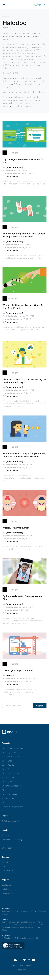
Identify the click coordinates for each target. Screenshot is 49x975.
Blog (4, 844)
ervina (9, 675)
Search (39, 706)
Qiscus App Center (9, 765)
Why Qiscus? (7, 835)
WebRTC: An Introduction (16, 527)
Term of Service (31, 966)
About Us (6, 862)
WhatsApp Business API (11, 786)
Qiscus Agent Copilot (10, 773)
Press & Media (7, 871)
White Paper (7, 848)
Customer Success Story (12, 839)
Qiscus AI (6, 769)
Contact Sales (7, 885)
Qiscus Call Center (9, 794)
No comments (11, 176)
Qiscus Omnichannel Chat (12, 748)
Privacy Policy (17, 966)
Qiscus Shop (7, 761)
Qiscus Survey (7, 782)
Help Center (7, 889)
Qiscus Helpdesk (8, 790)
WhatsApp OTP (8, 798)
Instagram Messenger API (12, 807)
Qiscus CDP (6, 803)
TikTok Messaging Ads (11, 821)
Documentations (8, 893)
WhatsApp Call (8, 777)
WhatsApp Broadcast (10, 757)
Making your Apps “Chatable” (18, 670)
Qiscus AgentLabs (9, 752)
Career (5, 866)
